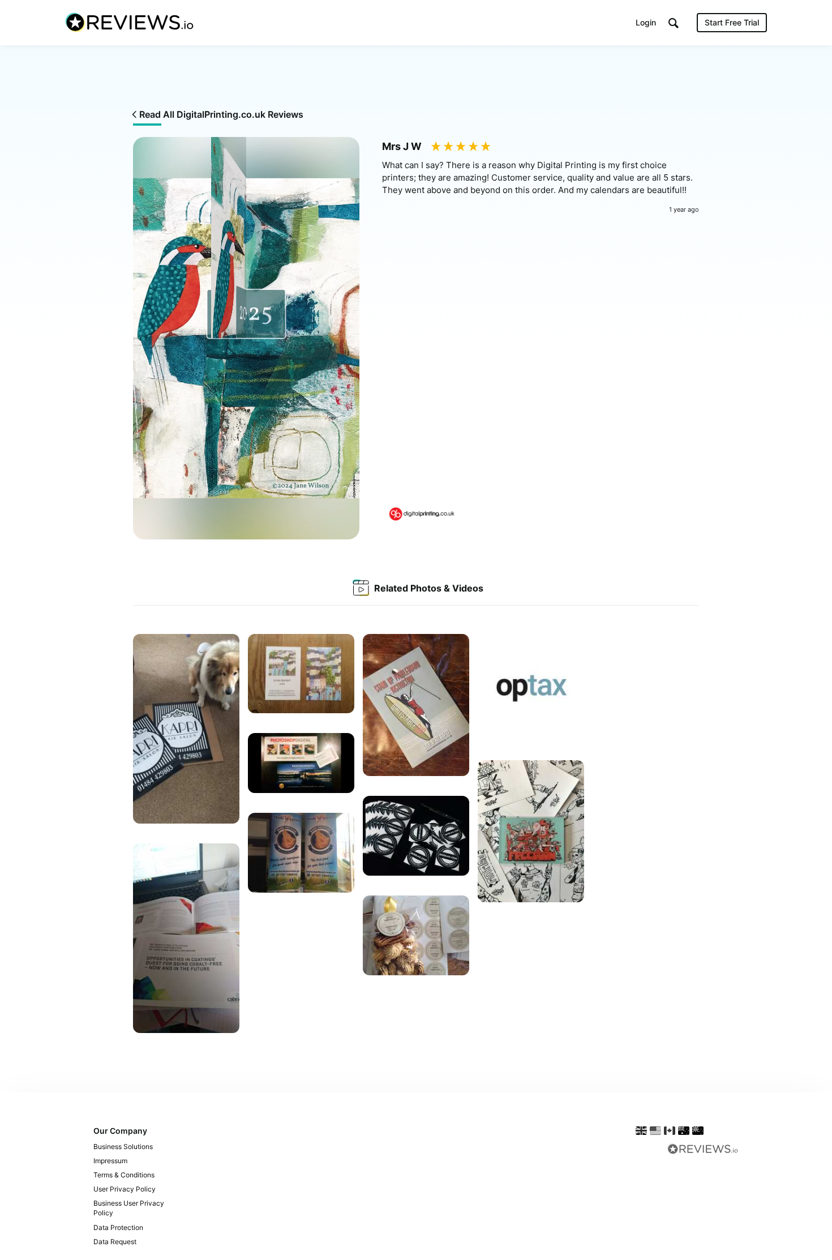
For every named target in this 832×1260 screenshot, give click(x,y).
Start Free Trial (732, 22)
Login (646, 22)
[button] (673, 23)
